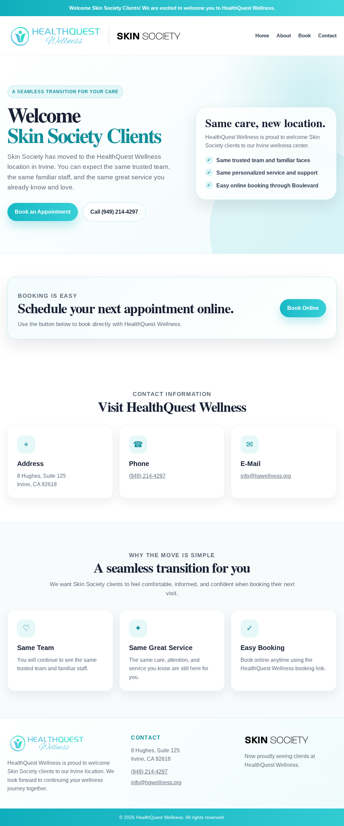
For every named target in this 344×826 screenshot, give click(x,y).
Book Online (303, 308)
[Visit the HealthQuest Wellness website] (54, 35)
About (283, 35)
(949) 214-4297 (147, 476)
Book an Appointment (43, 212)
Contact (327, 35)
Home (262, 35)
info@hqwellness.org (266, 476)
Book (304, 35)
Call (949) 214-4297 (114, 212)
